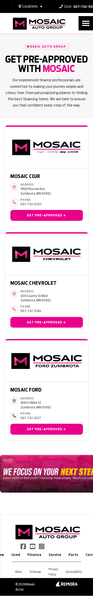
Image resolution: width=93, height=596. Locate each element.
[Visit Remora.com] (67, 585)
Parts (73, 555)
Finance (34, 555)
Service (55, 555)
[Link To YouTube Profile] (32, 546)
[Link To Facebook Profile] (23, 546)
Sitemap (35, 572)
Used (15, 555)
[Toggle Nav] (86, 23)
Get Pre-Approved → (46, 215)
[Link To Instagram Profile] (41, 546)
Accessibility (74, 572)
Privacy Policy (53, 571)
